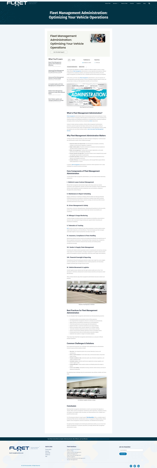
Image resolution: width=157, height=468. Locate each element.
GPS (68, 228)
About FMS (107, 3)
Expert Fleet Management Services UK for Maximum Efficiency (54, 64)
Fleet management (71, 116)
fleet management (77, 71)
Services (115, 3)
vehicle (90, 121)
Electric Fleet (124, 3)
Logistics (139, 3)
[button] (149, 3)
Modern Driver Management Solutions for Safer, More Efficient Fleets (56, 92)
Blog (144, 3)
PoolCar (132, 3)
